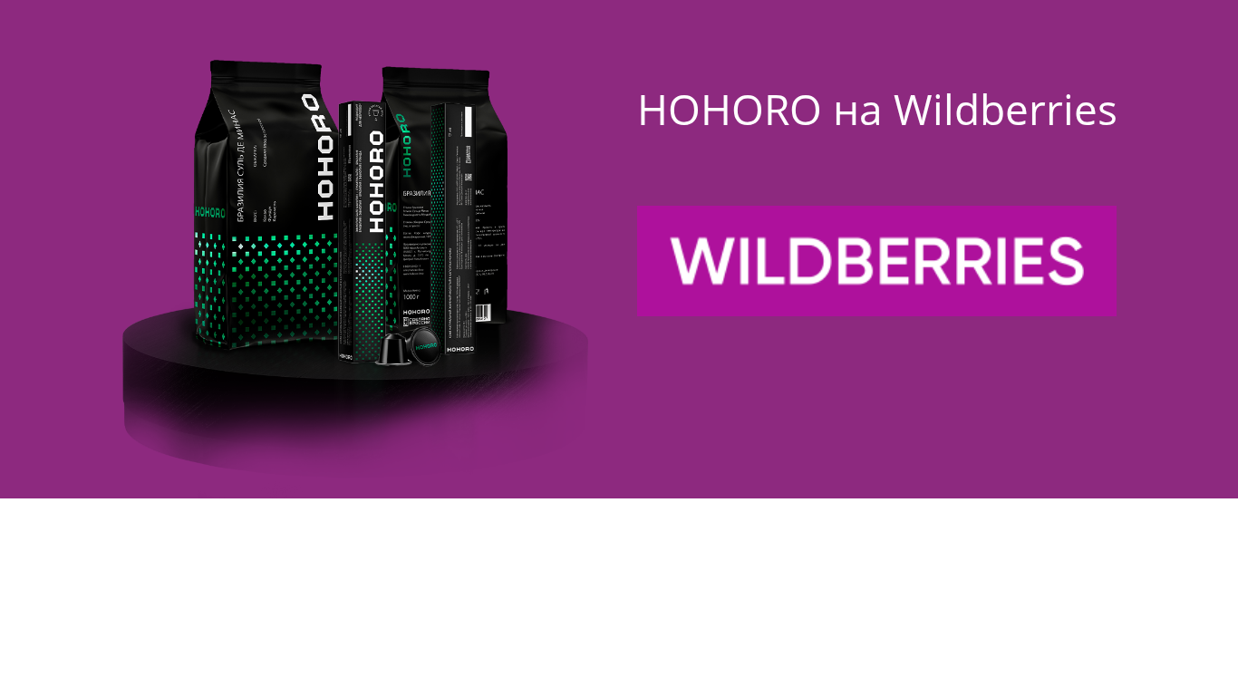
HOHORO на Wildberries (877, 109)
